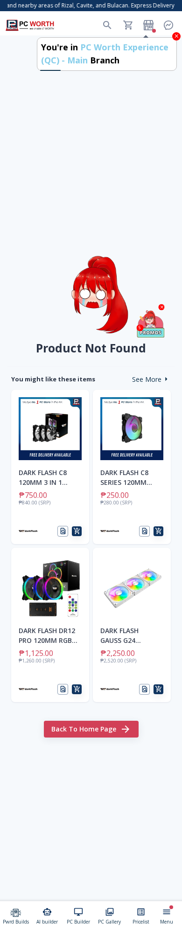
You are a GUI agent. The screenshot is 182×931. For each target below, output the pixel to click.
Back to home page (83, 728)
